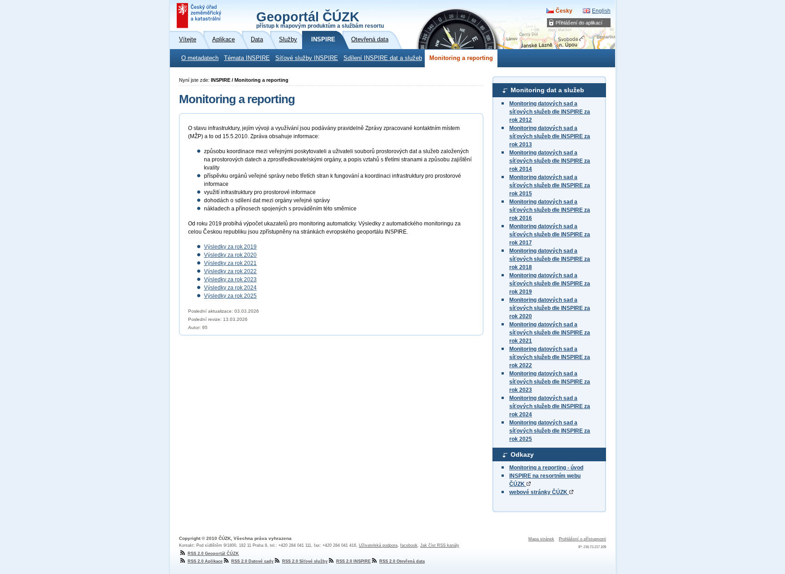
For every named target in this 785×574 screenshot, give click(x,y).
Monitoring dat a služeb (547, 90)
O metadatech (200, 58)
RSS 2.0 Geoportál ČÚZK (213, 553)
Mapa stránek (541, 539)
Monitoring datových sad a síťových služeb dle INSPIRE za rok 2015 (549, 185)
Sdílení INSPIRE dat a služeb (382, 58)
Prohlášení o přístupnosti (582, 539)
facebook (408, 545)
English (601, 11)
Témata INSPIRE (247, 58)
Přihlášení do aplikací (579, 22)
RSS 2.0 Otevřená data (402, 561)
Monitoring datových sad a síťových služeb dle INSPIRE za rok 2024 (549, 406)
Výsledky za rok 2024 (230, 288)
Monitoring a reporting (461, 58)
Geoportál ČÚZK (320, 19)
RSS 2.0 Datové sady (252, 561)
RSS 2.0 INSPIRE (353, 561)
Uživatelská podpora (378, 545)
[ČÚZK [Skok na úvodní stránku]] (200, 15)
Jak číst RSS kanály (439, 545)
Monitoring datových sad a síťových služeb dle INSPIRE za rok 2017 (549, 234)
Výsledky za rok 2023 (230, 279)
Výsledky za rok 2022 (230, 271)
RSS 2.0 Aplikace (205, 561)
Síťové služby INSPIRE (306, 58)
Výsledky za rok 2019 (230, 247)
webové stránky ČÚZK (539, 492)
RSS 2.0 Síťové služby (305, 561)
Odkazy (522, 454)
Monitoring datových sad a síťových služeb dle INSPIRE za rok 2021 (549, 332)
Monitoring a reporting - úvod (546, 467)
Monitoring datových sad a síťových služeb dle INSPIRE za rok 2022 (549, 357)
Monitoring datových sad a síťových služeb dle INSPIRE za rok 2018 (549, 259)
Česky (564, 11)
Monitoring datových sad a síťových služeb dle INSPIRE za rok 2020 (549, 308)
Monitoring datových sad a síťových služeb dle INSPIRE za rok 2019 (549, 283)
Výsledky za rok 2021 (230, 263)
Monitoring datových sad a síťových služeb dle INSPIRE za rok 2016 (549, 210)
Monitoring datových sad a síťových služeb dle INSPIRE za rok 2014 (549, 161)
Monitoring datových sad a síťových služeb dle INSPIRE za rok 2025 (549, 430)
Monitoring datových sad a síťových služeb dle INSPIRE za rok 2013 (549, 136)
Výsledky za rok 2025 (230, 296)
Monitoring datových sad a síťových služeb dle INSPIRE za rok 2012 (549, 111)
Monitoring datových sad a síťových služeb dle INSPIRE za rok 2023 (549, 381)
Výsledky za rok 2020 (230, 255)
